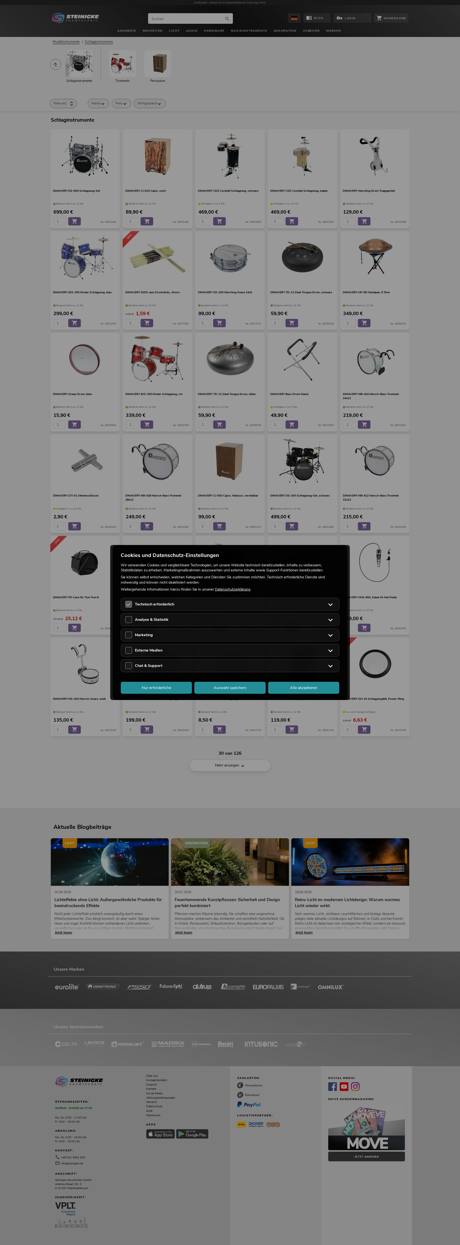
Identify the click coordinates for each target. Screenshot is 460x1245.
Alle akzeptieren (303, 687)
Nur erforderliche (156, 687)
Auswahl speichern (230, 687)
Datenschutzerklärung (232, 589)
